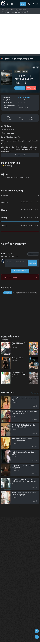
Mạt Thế (25, 71)
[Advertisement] (20, 34)
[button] (37, 4)
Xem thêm (35, 393)
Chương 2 (4, 217)
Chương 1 (4, 225)
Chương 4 (4, 202)
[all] (20, 506)
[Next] (36, 364)
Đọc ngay (32, 88)
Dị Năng (17, 71)
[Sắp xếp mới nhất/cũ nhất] (38, 195)
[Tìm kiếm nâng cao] (33, 4)
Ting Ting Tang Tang (24, 97)
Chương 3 (4, 210)
